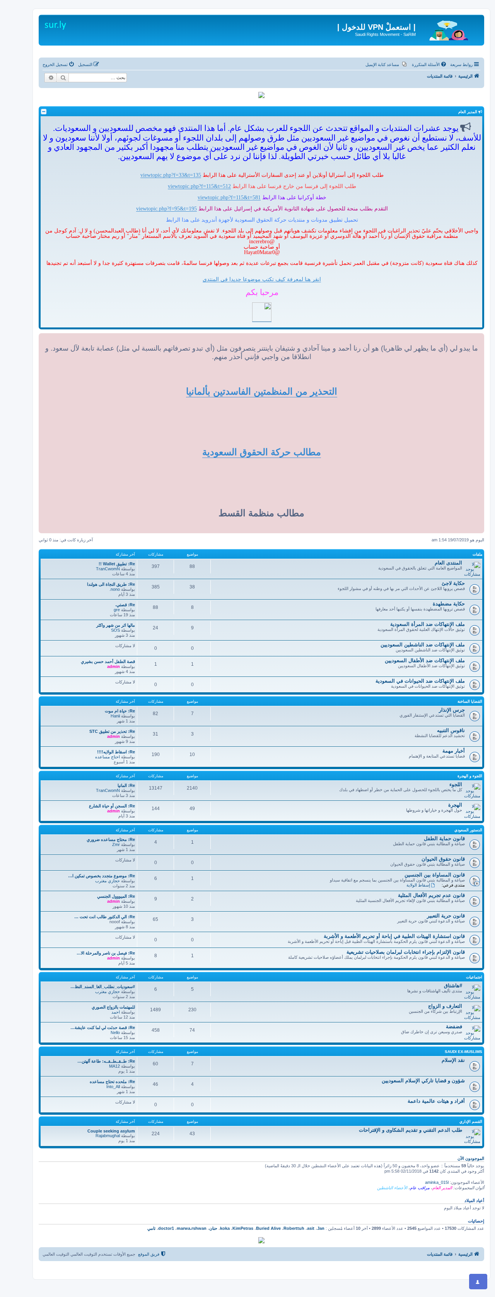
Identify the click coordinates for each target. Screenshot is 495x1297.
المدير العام (442, 1187)
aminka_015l (437, 1182)
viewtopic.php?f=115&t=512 (199, 186)
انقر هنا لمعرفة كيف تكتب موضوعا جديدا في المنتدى (262, 279)
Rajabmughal (108, 1135)
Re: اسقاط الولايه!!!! (116, 751)
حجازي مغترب (107, 880)
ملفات (477, 554)
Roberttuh (293, 1228)
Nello (115, 1032)
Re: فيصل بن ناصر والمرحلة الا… (106, 953)
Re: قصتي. (125, 604)
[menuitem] (429, 64)
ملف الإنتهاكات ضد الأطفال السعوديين (425, 660)
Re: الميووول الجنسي (116, 896)
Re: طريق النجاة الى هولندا (111, 584)
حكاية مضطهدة (449, 604)
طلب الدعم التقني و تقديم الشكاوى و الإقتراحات (410, 1130)
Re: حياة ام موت (120, 711)
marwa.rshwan (192, 1228)
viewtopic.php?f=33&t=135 (170, 175)
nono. (114, 589)
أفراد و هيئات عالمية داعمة (436, 1101)
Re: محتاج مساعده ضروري (111, 839)
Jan (320, 1228)
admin (113, 666)
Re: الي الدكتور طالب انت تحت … (104, 916)
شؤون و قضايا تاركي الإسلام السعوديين (423, 1080)
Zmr (116, 844)
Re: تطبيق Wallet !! (117, 563)
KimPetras (242, 1228)
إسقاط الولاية (418, 885)
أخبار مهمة (453, 751)
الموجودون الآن (470, 1158)
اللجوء (455, 784)
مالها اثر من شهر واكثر (115, 625)
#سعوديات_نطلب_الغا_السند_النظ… (102, 986)
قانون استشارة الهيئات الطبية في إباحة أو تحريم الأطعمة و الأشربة (394, 936)
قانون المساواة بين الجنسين (435, 875)
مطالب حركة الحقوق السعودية (261, 452)
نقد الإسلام (453, 1060)
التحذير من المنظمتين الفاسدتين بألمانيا (261, 391)
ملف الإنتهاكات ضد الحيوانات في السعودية (420, 681)
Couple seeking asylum (111, 1131)
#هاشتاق (453, 985)
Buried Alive (268, 1228)
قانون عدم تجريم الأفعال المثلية (431, 895)
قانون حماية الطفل (444, 838)
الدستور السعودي (468, 830)
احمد (115, 1012)
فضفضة (454, 1026)
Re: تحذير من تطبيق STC (112, 731)
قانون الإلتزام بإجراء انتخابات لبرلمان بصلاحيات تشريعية (405, 952)
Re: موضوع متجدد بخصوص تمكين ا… (101, 875)
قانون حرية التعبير (446, 916)
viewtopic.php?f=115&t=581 (229, 197)
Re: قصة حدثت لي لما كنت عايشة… (102, 1027)
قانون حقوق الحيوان (443, 859)
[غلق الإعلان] (472, 17)
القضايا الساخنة (469, 701)
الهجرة (455, 805)
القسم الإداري (470, 1121)
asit (310, 1228)
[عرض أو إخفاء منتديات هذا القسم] (44, 112)
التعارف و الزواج (445, 1006)
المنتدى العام (448, 563)
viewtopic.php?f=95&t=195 (166, 208)
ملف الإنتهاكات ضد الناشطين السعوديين (423, 645)
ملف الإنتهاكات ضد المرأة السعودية (427, 624)
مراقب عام (420, 1187)
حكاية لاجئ (453, 583)
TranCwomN (108, 568)
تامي (151, 1228)
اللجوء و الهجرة (469, 776)
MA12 (114, 1066)
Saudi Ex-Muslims (463, 1051)
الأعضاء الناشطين (392, 1187)
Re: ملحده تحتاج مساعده (112, 1081)
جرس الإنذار (452, 710)
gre (117, 609)
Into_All (113, 1086)
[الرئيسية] (449, 29)
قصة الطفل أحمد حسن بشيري (108, 661)
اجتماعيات (474, 977)
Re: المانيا (126, 785)
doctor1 (166, 1228)
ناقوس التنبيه (451, 730)
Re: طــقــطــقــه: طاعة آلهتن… (106, 1061)
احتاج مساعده (107, 756)
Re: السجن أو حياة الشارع (112, 806)
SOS (115, 630)
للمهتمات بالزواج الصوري (113, 1007)
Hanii (115, 716)
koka (225, 1228)
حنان (213, 1228)
